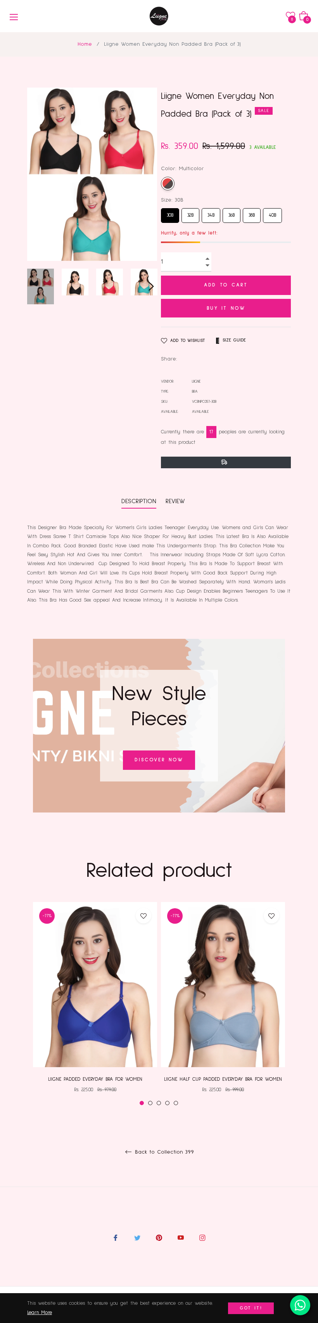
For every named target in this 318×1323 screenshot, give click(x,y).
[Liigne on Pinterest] (159, 1237)
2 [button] (150, 1103)
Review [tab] (177, 501)
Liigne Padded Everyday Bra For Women (95, 1079)
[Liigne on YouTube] (181, 1237)
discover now (159, 759)
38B (251, 213)
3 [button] (159, 1103)
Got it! (251, 1308)
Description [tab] (138, 501)
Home (85, 44)
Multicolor (168, 183)
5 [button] (176, 1103)
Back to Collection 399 (163, 1152)
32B (191, 213)
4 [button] (167, 1103)
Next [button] (151, 286)
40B (272, 213)
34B (211, 213)
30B (170, 213)
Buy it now (226, 308)
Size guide (234, 340)
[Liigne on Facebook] (115, 1237)
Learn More (39, 1312)
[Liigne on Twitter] (137, 1237)
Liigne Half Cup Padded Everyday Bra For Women (223, 1079)
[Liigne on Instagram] (202, 1237)
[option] (95, 1004)
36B (231, 213)
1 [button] (142, 1103)
